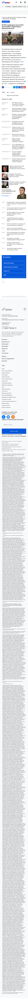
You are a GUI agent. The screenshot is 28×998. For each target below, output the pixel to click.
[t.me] (8, 417)
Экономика (5, 346)
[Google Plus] (24, 86)
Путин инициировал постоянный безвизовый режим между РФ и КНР (16, 234)
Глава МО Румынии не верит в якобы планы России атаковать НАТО (15, 219)
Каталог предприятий (8, 358)
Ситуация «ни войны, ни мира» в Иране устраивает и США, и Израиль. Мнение (17, 183)
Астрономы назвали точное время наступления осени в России (16, 208)
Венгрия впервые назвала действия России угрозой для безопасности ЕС (19, 110)
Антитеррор (5, 374)
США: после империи (7, 370)
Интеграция (5, 344)
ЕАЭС (3, 368)
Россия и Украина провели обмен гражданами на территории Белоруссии (18, 154)
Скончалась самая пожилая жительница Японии (14, 249)
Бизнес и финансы (6, 407)
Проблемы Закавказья (7, 385)
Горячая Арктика (6, 376)
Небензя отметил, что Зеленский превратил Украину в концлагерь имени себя (18, 129)
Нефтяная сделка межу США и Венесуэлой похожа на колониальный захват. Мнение (17, 167)
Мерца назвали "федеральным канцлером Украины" (18, 140)
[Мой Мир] (19, 86)
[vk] (3, 417)
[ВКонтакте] (17, 86)
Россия (5, 17)
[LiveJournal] (14, 86)
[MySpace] (22, 86)
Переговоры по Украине (9, 18)
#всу (8, 92)
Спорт (3, 351)
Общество (5, 348)
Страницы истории (6, 399)
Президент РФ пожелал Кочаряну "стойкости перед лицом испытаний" (16, 175)
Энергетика (4, 381)
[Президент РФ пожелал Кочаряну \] (5, 176)
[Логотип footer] (7, 309)
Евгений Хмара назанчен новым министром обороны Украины (19, 160)
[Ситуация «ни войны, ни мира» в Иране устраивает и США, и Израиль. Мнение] (5, 184)
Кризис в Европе (6, 372)
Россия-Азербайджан (7, 395)
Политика (4, 339)
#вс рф (12, 92)
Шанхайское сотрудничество (9, 397)
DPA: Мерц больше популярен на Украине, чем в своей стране (18, 104)
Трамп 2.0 (6, 271)
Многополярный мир (7, 379)
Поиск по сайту (14, 431)
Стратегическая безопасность (9, 401)
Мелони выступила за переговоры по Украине (18, 135)
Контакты (4, 361)
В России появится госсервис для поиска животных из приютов (16, 224)
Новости (4, 356)
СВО (5, 275)
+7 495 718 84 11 (9, 328)
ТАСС (22, 62)
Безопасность (12, 17)
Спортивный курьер (6, 383)
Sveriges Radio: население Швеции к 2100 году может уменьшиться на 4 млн (16, 204)
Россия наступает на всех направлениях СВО (9, 190)
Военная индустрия (6, 393)
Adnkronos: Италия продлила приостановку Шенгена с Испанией (16, 229)
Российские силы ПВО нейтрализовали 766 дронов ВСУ (16, 239)
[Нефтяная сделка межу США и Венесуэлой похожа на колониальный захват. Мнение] (5, 168)
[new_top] (3, 87)
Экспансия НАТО (6, 405)
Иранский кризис (9, 263)
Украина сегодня (21, 17)
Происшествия (5, 403)
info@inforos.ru (5, 323)
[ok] (13, 417)
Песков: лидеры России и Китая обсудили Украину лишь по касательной (15, 214)
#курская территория (12, 95)
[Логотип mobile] (6, 2)
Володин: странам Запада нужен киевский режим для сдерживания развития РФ (19, 116)
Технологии (5, 353)
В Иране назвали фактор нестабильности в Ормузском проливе (15, 244)
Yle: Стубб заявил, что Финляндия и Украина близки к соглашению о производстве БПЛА (18, 146)
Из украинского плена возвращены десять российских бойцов (18, 123)
